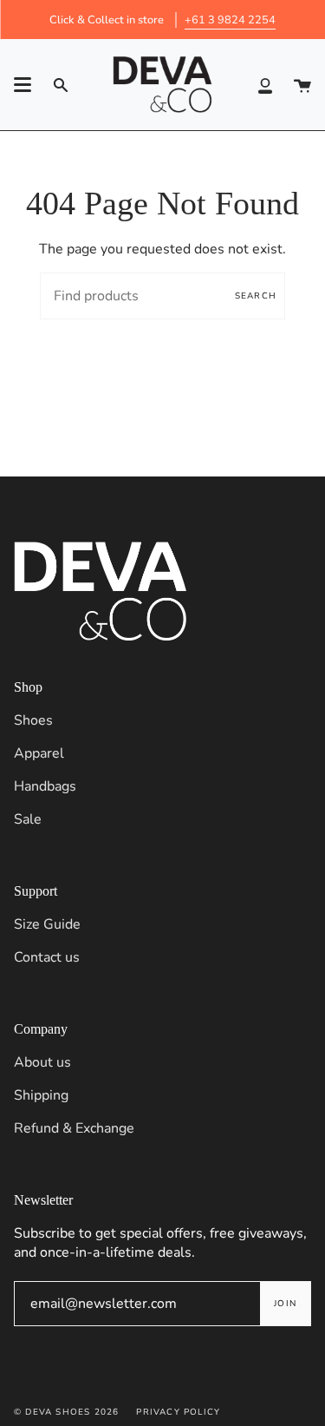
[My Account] (265, 84)
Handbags (45, 786)
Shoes (33, 720)
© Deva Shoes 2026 (66, 1412)
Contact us (47, 957)
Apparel (39, 753)
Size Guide (47, 924)
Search (255, 296)
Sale (28, 819)
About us (42, 1062)
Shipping (41, 1095)
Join (285, 1304)
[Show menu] (22, 85)
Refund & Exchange (74, 1128)
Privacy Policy (178, 1412)
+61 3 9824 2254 (230, 20)
